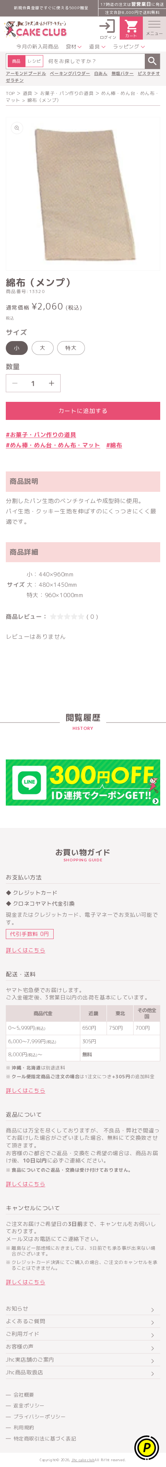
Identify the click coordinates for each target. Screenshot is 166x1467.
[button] (154, 28)
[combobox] (83, 61)
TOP (10, 93)
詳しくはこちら (25, 950)
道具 (27, 93)
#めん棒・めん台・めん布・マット (53, 445)
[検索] (152, 61)
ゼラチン (15, 80)
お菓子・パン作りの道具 (67, 93)
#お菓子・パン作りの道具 (41, 435)
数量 (13, 366)
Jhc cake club (83, 1460)
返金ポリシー (29, 1405)
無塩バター (123, 73)
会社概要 (24, 1394)
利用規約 (24, 1427)
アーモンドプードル (26, 73)
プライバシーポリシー (40, 1416)
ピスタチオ (149, 73)
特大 (71, 347)
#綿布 (114, 445)
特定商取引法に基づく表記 (45, 1438)
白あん (101, 73)
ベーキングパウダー (70, 73)
